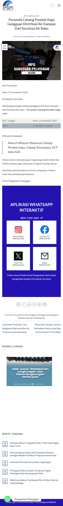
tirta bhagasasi (39, 318)
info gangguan (52, 315)
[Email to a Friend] (34, 304)
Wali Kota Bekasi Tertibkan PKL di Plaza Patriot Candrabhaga (34, 481)
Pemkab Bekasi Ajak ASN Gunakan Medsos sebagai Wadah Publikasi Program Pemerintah (33, 454)
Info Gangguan (31, 16)
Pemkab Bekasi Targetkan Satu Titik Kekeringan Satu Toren (34, 444)
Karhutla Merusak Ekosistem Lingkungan (30, 462)
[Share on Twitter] (28, 304)
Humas (46, 36)
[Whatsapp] (7, 499)
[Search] (52, 5)
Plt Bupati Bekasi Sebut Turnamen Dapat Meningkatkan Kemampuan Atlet (30, 472)
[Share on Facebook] (23, 304)
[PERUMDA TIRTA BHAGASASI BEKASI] (14, 5)
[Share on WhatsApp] (18, 304)
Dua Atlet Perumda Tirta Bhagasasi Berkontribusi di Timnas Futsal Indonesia (15, 328)
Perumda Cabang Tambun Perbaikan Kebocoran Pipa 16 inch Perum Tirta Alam (47, 328)
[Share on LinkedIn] (44, 304)
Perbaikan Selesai (25, 318)
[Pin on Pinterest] (39, 304)
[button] (59, 5)
